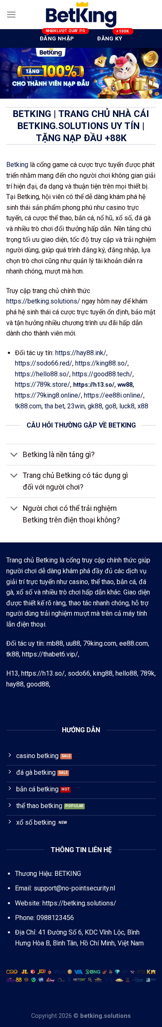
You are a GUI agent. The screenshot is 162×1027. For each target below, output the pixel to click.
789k (147, 673)
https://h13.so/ (93, 384)
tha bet (54, 406)
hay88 (15, 684)
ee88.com (133, 643)
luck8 (127, 406)
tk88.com (28, 406)
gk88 (95, 406)
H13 (12, 673)
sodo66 (79, 673)
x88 (142, 406)
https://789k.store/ (42, 384)
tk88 (12, 654)
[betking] (81, 14)
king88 (103, 673)
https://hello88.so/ (42, 374)
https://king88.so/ (101, 363)
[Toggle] (14, 456)
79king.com (99, 643)
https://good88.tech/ (102, 374)
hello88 (126, 673)
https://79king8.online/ (48, 395)
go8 (110, 406)
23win (76, 406)
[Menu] (11, 14)
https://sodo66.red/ (43, 363)
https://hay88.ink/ (80, 353)
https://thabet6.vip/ (50, 654)
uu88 (73, 643)
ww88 (125, 384)
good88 (38, 684)
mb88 (55, 643)
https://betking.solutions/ (43, 301)
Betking (17, 165)
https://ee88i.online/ (113, 395)
